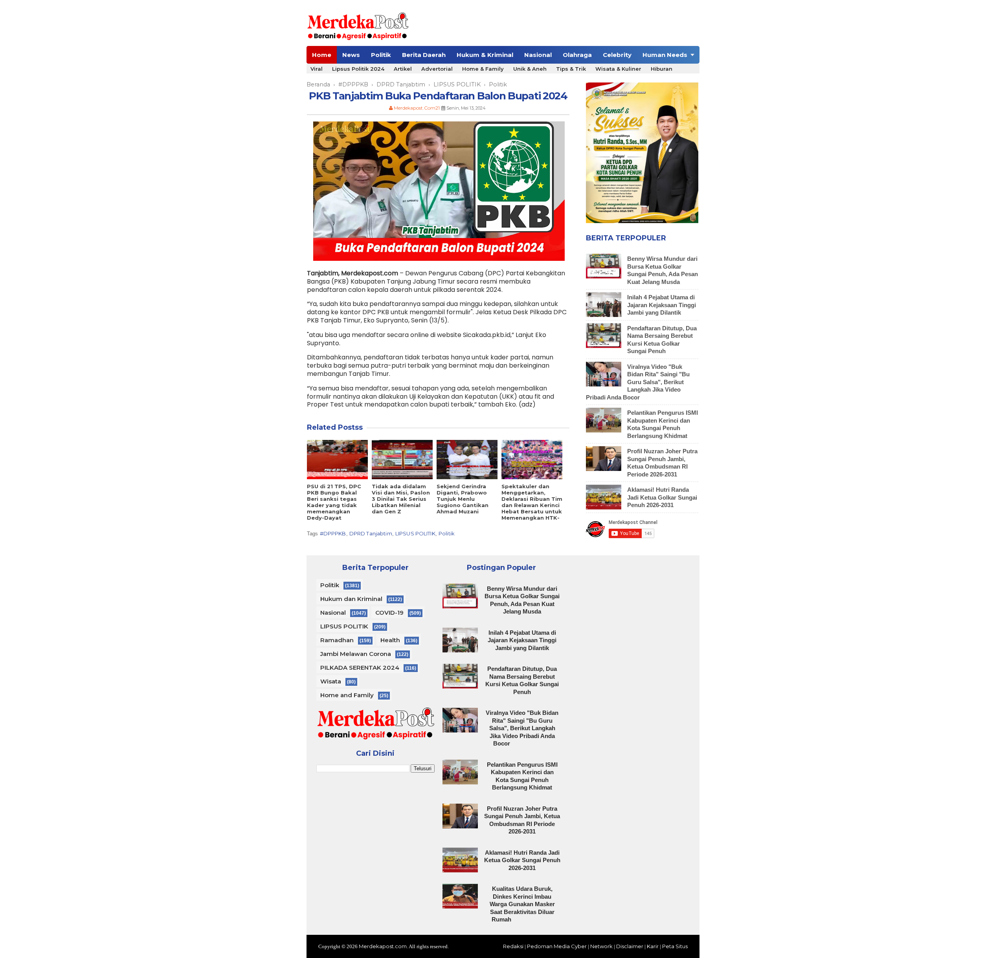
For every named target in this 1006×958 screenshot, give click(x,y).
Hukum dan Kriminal (351, 599)
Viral (316, 69)
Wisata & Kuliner (618, 69)
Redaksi (513, 946)
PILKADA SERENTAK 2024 (359, 667)
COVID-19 (389, 612)
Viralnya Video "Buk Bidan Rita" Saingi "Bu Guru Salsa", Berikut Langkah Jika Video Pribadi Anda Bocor (638, 382)
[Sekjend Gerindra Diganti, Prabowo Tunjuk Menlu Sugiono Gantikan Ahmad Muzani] (467, 459)
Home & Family (483, 69)
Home (321, 55)
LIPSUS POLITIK (415, 533)
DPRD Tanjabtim (370, 533)
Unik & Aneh (530, 69)
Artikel (403, 69)
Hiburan (661, 69)
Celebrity (617, 55)
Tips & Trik (571, 69)
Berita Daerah (424, 55)
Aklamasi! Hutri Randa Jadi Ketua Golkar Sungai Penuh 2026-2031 (662, 497)
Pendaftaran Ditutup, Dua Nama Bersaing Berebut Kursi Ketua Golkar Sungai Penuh (522, 680)
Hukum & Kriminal (485, 55)
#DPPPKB (333, 533)
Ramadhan (337, 640)
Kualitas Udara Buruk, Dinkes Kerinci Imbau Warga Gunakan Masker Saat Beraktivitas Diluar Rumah (522, 904)
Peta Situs (675, 946)
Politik (381, 55)
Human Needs (665, 55)
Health (390, 640)
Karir (653, 946)
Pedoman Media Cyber (557, 946)
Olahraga (577, 55)
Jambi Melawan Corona (355, 654)
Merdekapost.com (383, 946)
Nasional (538, 55)
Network (601, 946)
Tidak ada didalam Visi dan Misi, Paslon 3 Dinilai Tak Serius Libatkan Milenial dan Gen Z (401, 499)
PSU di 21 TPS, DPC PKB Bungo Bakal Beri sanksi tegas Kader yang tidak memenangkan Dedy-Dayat (334, 502)
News (351, 55)
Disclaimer (629, 946)
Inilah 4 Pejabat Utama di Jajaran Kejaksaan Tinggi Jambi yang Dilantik (661, 305)
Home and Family (347, 695)
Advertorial (437, 69)
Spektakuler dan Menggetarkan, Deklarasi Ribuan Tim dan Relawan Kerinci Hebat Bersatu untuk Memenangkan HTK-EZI (531, 505)
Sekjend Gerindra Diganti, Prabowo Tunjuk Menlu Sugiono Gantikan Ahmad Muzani (462, 499)
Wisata (330, 681)
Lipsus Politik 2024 (358, 69)
